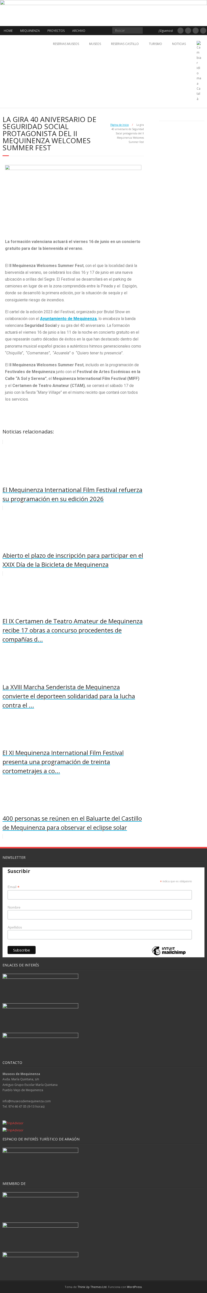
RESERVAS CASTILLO (125, 44)
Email (13, 887)
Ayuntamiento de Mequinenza (68, 318)
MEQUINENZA (30, 31)
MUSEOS (95, 44)
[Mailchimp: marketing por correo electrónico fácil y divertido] (169, 955)
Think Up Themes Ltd (92, 1287)
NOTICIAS (179, 44)
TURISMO (155, 44)
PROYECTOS (56, 31)
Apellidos (15, 927)
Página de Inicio (119, 125)
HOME (8, 31)
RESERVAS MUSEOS (66, 44)
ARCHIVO (78, 31)
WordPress (134, 1287)
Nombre (14, 907)
